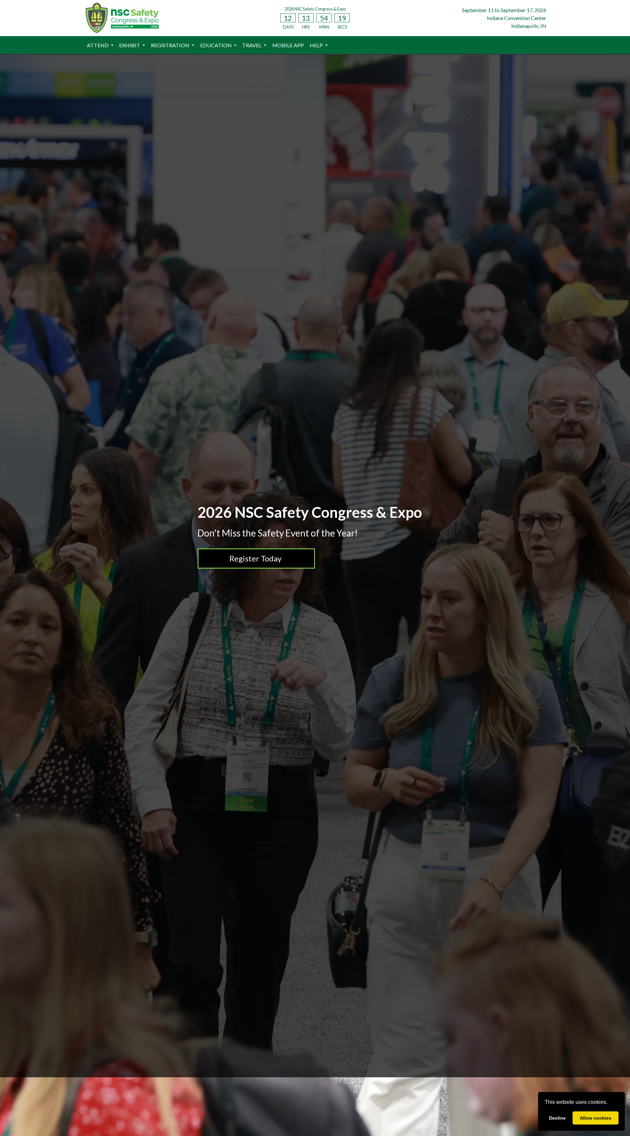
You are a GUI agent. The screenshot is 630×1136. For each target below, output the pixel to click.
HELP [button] (317, 45)
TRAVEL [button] (252, 45)
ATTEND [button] (98, 45)
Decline (557, 1118)
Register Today (255, 558)
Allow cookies (595, 1118)
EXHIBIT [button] (130, 45)
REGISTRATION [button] (170, 45)
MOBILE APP (288, 45)
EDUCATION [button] (216, 45)
